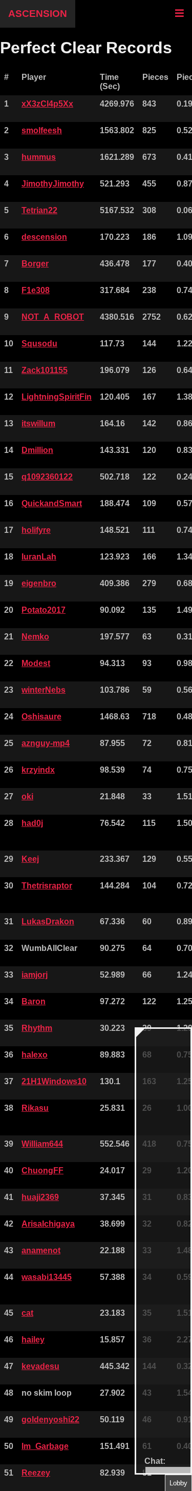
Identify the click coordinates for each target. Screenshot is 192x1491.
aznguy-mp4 (46, 743)
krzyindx (38, 769)
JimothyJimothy (53, 183)
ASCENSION (37, 13)
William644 (42, 1144)
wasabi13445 (47, 1277)
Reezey (36, 1472)
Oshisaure (41, 716)
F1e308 (36, 290)
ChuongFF (42, 1170)
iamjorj (35, 974)
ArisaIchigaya (48, 1223)
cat (27, 1313)
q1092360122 (47, 476)
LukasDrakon (48, 921)
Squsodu (39, 343)
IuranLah (39, 556)
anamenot (41, 1250)
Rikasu (35, 1108)
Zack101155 (45, 370)
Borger (35, 263)
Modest (36, 663)
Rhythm (37, 1028)
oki (27, 796)
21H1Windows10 (54, 1081)
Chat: (154, 1461)
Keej (30, 859)
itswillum (38, 423)
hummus (39, 157)
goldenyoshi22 (50, 1419)
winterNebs (44, 690)
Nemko (35, 636)
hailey (33, 1339)
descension (44, 237)
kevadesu (40, 1366)
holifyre (36, 530)
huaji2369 (40, 1197)
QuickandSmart (52, 503)
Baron (34, 1001)
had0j (32, 823)
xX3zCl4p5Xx (47, 103)
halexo (35, 1054)
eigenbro (39, 583)
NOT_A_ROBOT (53, 317)
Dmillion (37, 450)
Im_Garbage (45, 1446)
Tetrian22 (39, 210)
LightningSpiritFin (57, 396)
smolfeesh (42, 130)
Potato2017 (44, 610)
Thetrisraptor (47, 885)
